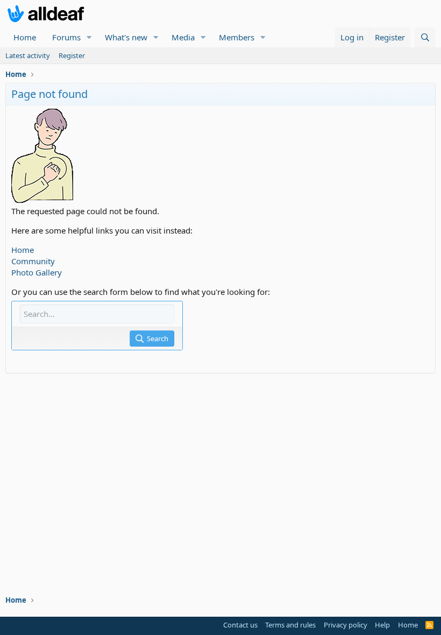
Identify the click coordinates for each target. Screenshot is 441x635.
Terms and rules (290, 625)
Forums (66, 37)
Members (236, 37)
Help (382, 625)
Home (24, 37)
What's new (126, 37)
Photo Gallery (36, 272)
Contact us (240, 625)
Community (33, 261)
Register (72, 55)
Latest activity (27, 55)
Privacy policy (345, 625)
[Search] (425, 37)
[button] (89, 37)
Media (183, 37)
